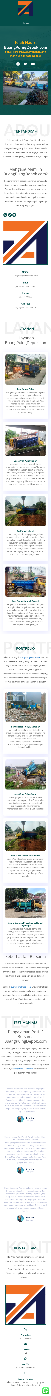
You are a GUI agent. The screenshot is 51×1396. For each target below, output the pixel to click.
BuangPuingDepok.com (30, 657)
